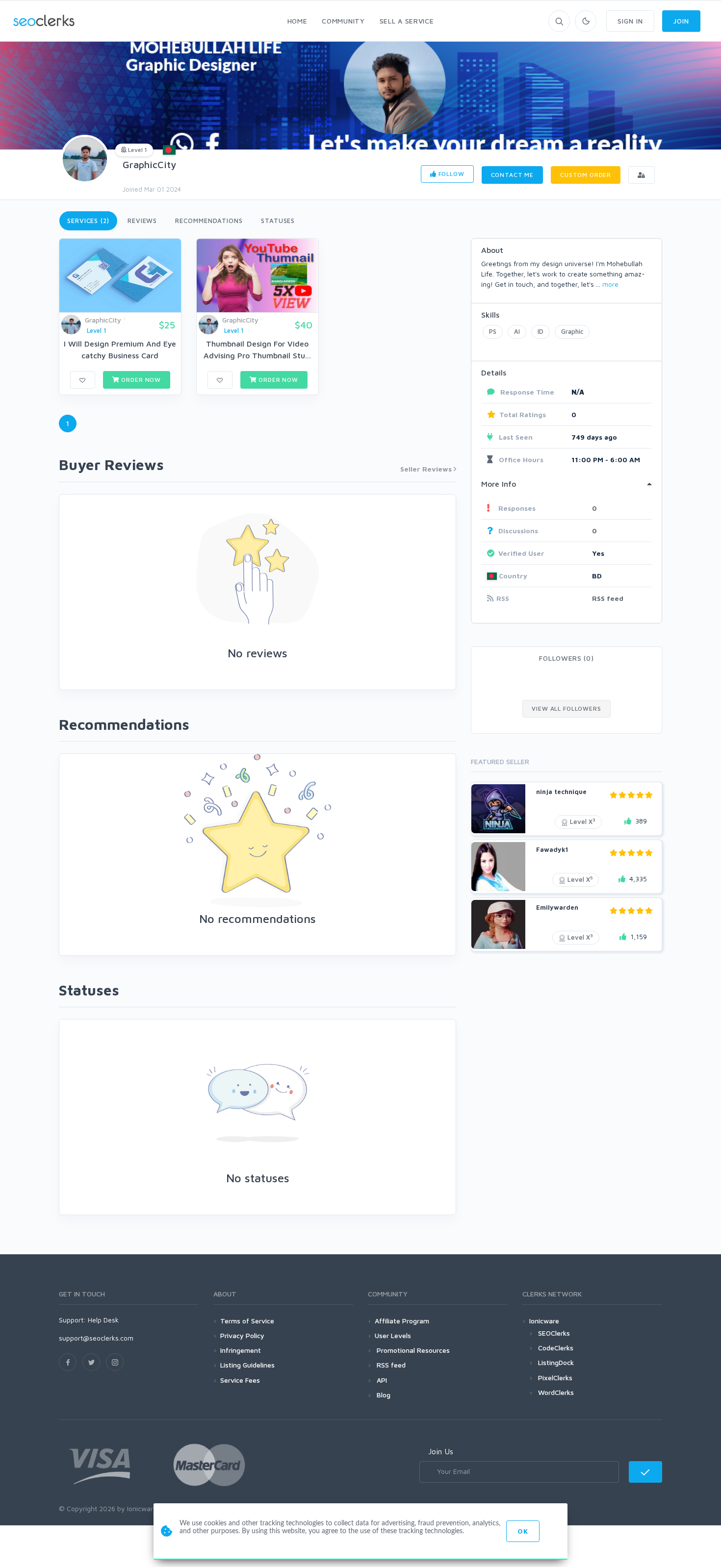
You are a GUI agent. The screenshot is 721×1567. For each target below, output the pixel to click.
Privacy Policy (242, 1335)
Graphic (572, 331)
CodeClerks (555, 1347)
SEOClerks (554, 1333)
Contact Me (512, 174)
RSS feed (607, 598)
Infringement (240, 1350)
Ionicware (544, 1321)
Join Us (440, 1451)
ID (540, 331)
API (381, 1380)
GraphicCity (149, 164)
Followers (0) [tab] (566, 658)
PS (492, 331)
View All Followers (566, 708)
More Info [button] (498, 483)
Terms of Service (247, 1321)
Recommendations (209, 220)
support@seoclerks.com (96, 1338)
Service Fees (240, 1380)
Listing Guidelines (247, 1365)
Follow (450, 173)
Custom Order (585, 174)
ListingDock (556, 1362)
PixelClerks (555, 1377)
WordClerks (556, 1392)
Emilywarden (557, 907)
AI (517, 331)
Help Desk (103, 1320)
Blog (382, 1395)
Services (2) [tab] (88, 220)
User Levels (393, 1335)
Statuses (278, 220)
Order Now (140, 379)
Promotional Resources (412, 1350)
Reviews (142, 220)
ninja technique (561, 792)
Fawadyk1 (552, 849)
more (610, 284)
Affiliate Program (402, 1321)
